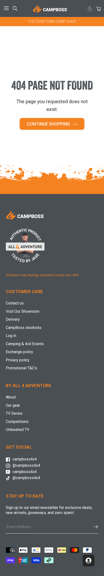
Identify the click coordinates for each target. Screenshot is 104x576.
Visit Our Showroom (22, 311)
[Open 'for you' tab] (88, 560)
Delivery (13, 319)
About (11, 397)
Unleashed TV (17, 429)
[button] (93, 527)
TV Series (14, 413)
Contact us (15, 303)
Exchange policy (19, 352)
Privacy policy (18, 360)
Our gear (13, 405)
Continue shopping (48, 123)
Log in (11, 335)
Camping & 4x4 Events (25, 344)
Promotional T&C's (21, 368)
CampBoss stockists (23, 327)
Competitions (17, 421)
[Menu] (7, 8)
